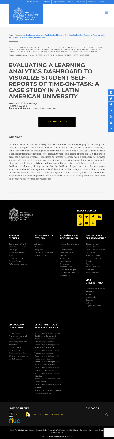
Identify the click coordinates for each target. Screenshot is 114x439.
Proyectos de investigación (65, 259)
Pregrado (38, 247)
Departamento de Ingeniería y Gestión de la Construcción (47, 334)
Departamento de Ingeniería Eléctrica (46, 374)
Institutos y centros (42, 393)
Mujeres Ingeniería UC (95, 306)
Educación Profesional (43, 252)
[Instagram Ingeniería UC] (80, 217)
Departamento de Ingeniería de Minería (47, 385)
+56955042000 (57, 432)
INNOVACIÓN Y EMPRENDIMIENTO (96, 237)
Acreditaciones (40, 255)
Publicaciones (20, 35)
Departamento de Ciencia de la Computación (47, 380)
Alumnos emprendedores (92, 271)
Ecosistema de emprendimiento (93, 245)
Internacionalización (17, 247)
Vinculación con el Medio (17, 326)
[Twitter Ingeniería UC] (87, 217)
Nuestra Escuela (14, 237)
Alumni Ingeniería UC (18, 336)
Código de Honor (16, 258)
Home (11, 35)
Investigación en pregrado (67, 253)
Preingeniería (14, 339)
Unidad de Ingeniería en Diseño (47, 390)
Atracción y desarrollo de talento (18, 343)
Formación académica (95, 249)
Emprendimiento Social (93, 259)
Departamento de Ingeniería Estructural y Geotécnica (46, 340)
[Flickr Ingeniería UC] (87, 223)
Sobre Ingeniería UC (17, 244)
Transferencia (14, 333)
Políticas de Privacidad (51, 436)
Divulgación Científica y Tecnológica (69, 273)
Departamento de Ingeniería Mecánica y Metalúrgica (46, 363)
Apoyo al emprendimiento (93, 265)
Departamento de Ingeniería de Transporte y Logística (47, 351)
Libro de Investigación (69, 270)
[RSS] (93, 223)
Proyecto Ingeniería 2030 (17, 253)
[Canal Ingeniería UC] (80, 223)
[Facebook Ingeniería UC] (93, 217)
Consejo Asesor (15, 261)
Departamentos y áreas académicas (46, 326)
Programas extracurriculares (93, 253)
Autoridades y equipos (18, 264)
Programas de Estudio (43, 237)
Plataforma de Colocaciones (15, 348)
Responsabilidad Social (18, 353)
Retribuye (13, 249)
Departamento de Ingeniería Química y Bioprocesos (46, 368)
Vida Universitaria (94, 281)
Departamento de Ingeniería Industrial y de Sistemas (46, 357)
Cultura (89, 303)
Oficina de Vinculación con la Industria (18, 357)
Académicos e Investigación (69, 237)
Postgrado (38, 249)
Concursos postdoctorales (66, 265)
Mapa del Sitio (66, 436)
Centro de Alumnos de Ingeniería (95, 289)
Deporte (89, 300)
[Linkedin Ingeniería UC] (99, 217)
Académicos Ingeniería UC (69, 245)
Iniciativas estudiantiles (91, 295)
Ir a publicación (57, 122)
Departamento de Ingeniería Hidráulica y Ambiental (46, 345)
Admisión (38, 244)
